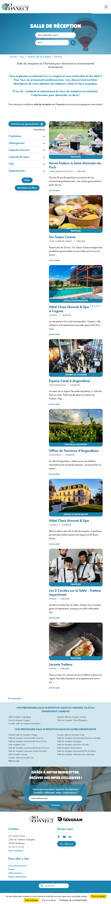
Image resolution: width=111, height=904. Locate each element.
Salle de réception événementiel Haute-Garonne (28, 747)
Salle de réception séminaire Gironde (73, 744)
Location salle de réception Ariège (22, 734)
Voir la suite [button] (13, 760)
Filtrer (27, 180)
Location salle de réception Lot (21, 757)
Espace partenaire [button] (17, 876)
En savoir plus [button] (14, 698)
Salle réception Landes (17, 754)
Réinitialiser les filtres (27, 187)
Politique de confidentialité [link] (73, 900)
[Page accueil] (15, 6)
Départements (17, 170)
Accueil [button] (13, 56)
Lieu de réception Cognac (19, 720)
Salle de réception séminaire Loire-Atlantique (76, 754)
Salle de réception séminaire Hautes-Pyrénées (27, 751)
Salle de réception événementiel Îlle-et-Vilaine (76, 751)
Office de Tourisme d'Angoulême (74, 451)
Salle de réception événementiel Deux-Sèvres (27, 741)
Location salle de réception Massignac (24, 723)
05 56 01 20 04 (16, 846)
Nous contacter (15, 850)
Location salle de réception (39, 56)
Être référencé (66, 843)
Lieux (22, 56)
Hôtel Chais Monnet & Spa (69, 521)
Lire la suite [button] (54, 190)
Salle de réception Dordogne (69, 741)
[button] (76, 140)
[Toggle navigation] (106, 6)
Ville (11, 164)
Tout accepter (98, 896)
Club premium (15, 872)
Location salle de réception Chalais (71, 716)
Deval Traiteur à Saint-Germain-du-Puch (75, 165)
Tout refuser (31, 900)
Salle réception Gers (17, 744)
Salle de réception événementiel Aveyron (25, 738)
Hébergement (16, 143)
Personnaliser (49, 900)
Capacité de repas (19, 157)
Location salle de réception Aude (70, 734)
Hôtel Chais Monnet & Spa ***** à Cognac (74, 309)
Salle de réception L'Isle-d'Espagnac (72, 720)
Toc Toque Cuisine (62, 237)
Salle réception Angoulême (19, 716)
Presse (11, 869)
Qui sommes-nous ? (17, 865)
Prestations (15, 136)
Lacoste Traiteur (60, 664)
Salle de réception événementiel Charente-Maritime (79, 738)
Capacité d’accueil (19, 150)
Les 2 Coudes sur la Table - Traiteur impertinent (75, 592)
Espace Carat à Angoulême (69, 381)
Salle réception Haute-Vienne (69, 747)
